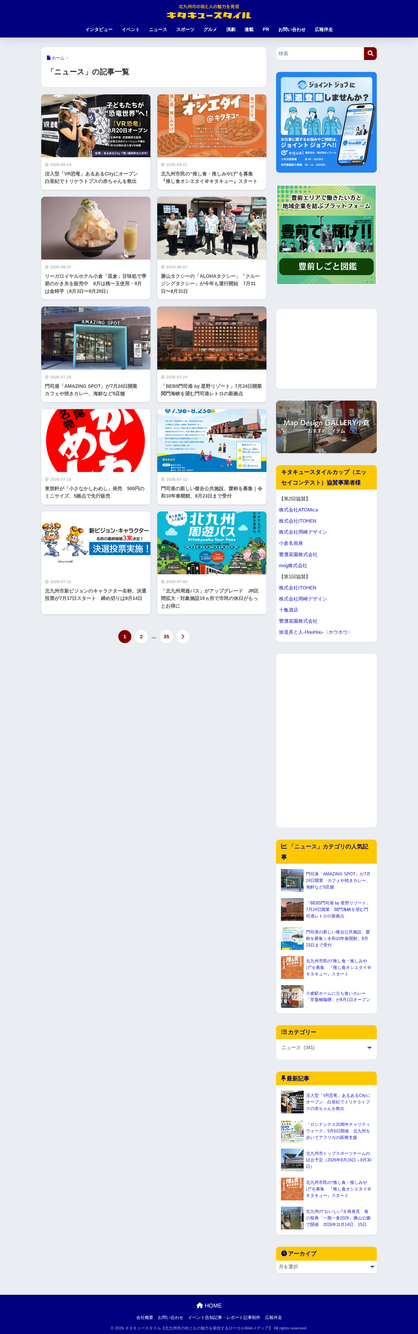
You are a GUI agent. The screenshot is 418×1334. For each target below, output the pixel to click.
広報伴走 (324, 29)
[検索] (370, 53)
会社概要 (144, 1317)
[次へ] (182, 636)
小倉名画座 (291, 543)
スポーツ (185, 29)
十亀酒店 (288, 610)
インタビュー (99, 29)
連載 (249, 29)
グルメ (210, 29)
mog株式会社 (293, 565)
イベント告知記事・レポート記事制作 (224, 1317)
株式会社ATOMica (298, 510)
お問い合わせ (292, 29)
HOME (212, 1305)
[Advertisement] (326, 349)
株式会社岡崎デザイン (303, 532)
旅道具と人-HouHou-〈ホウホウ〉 (316, 632)
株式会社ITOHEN (297, 521)
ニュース (158, 29)
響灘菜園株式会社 (298, 554)
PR (266, 29)
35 (166, 636)
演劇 (230, 29)
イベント (131, 29)
